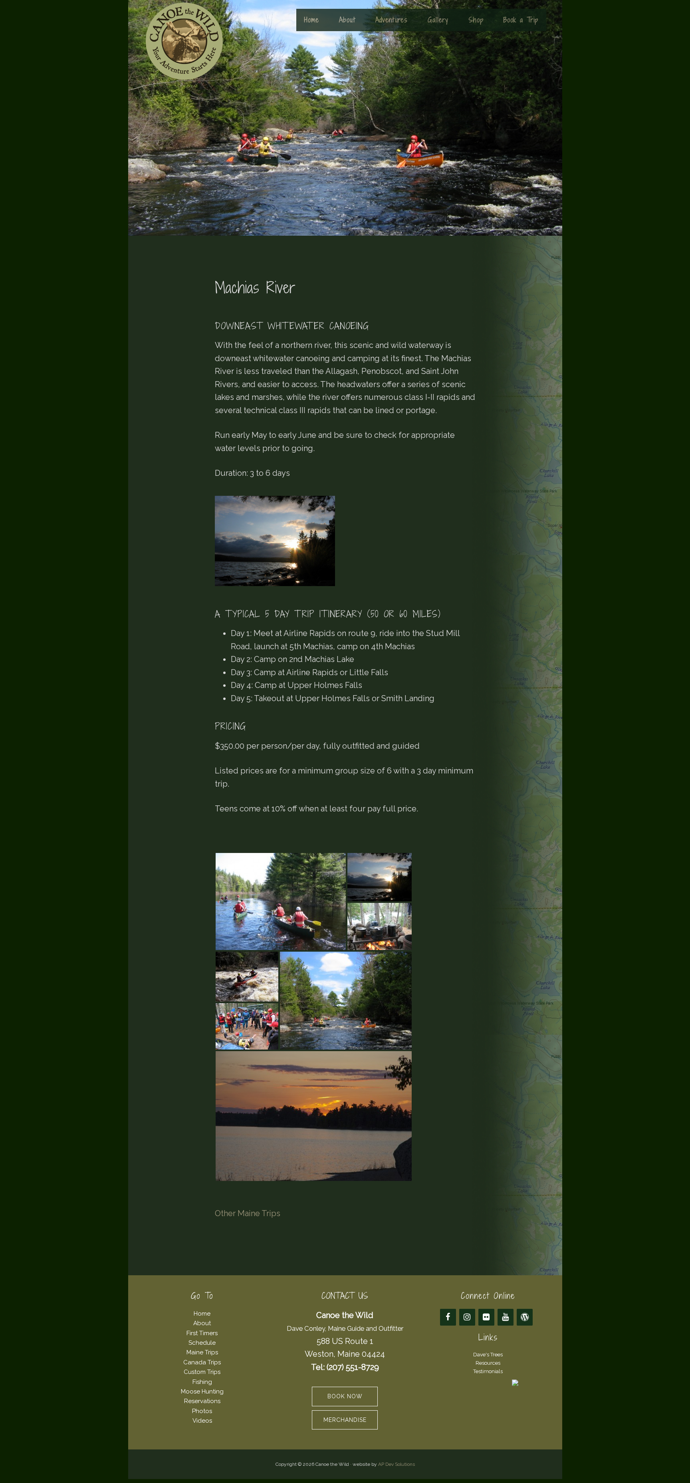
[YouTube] (506, 1317)
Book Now (345, 1396)
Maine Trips (202, 1352)
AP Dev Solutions (396, 1464)
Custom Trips (202, 1372)
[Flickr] (486, 1317)
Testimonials (488, 1371)
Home (202, 1313)
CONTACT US (344, 1296)
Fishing (202, 1382)
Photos (202, 1411)
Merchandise (345, 1420)
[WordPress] (525, 1317)
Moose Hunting (202, 1391)
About (202, 1323)
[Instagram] (467, 1317)
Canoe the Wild (184, 41)
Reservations (202, 1401)
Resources (488, 1363)
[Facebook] (448, 1317)
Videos (202, 1420)
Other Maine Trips (247, 1213)
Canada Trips (202, 1362)
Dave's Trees (488, 1355)
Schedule (202, 1342)
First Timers (202, 1333)
